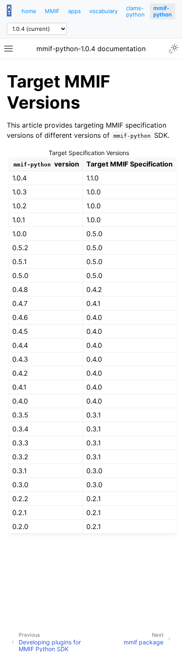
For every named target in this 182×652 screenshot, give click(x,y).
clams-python (135, 11)
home (29, 11)
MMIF (52, 11)
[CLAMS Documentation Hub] (9, 11)
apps (74, 11)
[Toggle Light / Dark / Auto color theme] (173, 49)
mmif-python (162, 11)
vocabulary (103, 11)
